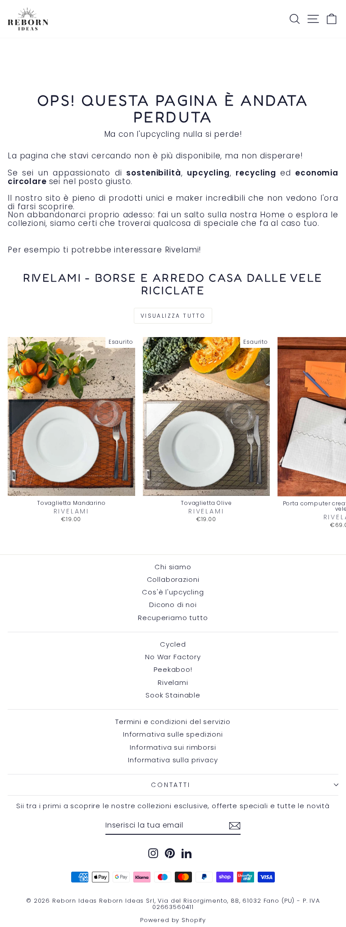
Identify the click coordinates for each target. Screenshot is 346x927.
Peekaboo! (173, 669)
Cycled (173, 644)
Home (272, 214)
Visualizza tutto (173, 316)
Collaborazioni (173, 579)
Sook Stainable (173, 695)
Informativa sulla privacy (173, 760)
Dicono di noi (173, 604)
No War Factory (173, 657)
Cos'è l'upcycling (173, 592)
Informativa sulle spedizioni (173, 734)
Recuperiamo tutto (173, 617)
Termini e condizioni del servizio (173, 721)
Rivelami (173, 682)
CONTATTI (170, 784)
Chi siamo (173, 567)
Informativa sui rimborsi (173, 747)
